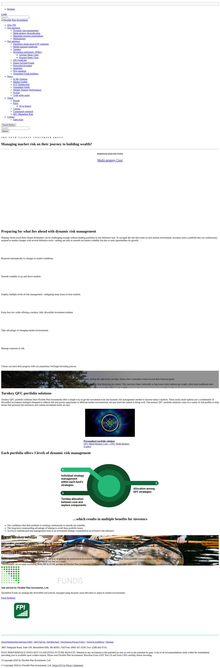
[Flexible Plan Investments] (14, 20)
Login (4, 14)
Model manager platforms (25, 46)
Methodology (19, 38)
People (16, 100)
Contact (11, 117)
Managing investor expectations (28, 36)
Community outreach (23, 111)
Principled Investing (22, 65)
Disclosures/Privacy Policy (73, 642)
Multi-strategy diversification (26, 33)
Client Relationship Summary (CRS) (16, 642)
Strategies (17, 68)
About (10, 98)
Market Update (20, 82)
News (10, 76)
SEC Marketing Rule (23, 114)
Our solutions (13, 41)
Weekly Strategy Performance (27, 90)
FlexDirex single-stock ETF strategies (31, 44)
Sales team (18, 119)
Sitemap (109, 642)
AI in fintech (25, 106)
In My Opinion (20, 79)
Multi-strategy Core (110, 160)
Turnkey (17, 49)
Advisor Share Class (28, 55)
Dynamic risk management (25, 30)
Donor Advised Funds (23, 63)
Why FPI (11, 25)
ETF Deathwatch (21, 84)
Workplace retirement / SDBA (27, 52)
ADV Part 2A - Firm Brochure (46, 642)
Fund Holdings (8, 598)
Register (11, 9)
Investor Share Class (28, 57)
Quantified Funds (21, 87)
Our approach (13, 28)
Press (15, 103)
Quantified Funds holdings (25, 73)
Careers (16, 108)
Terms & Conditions (95, 642)
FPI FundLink (20, 60)
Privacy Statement (74, 665)
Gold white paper (21, 95)
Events (16, 92)
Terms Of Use (58, 665)
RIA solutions (19, 71)
